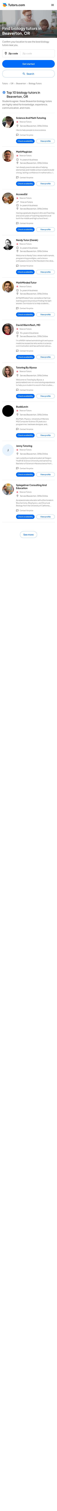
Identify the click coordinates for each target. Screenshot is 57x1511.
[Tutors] (14, 5)
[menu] (52, 5)
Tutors (5, 83)
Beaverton (21, 83)
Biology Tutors (35, 83)
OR (12, 83)
